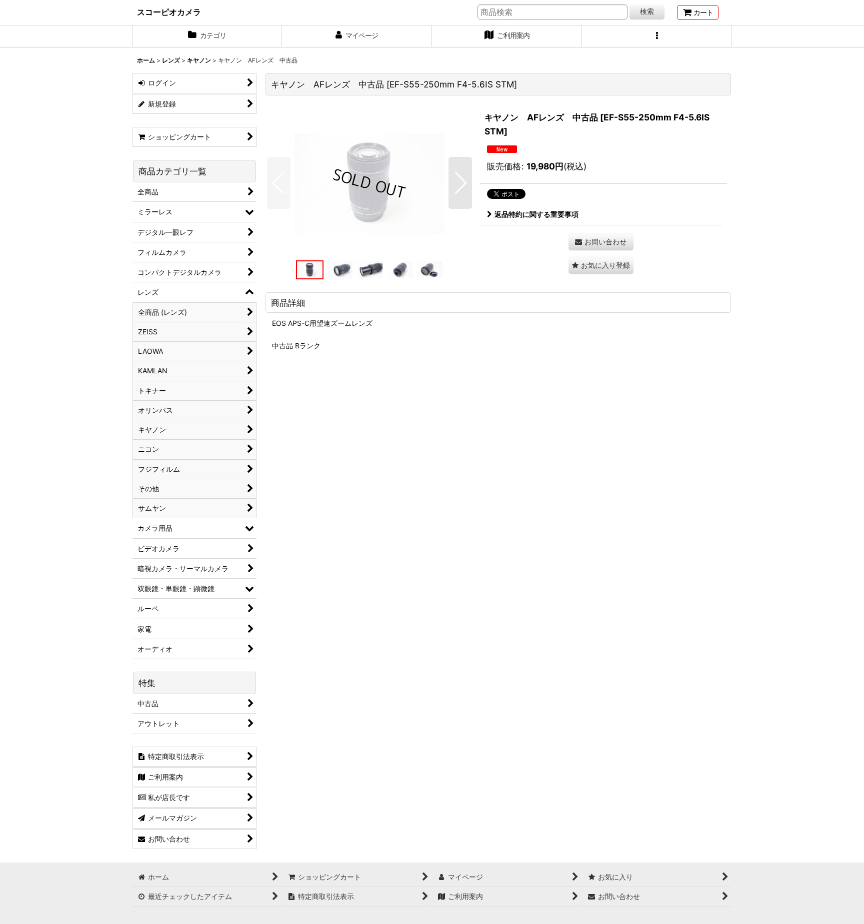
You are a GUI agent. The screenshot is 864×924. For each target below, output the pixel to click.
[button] (657, 36)
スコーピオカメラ (169, 12)
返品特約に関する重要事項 (536, 214)
